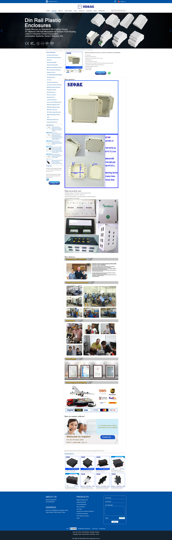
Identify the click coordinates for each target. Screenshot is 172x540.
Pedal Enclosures (51, 77)
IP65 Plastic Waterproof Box (53, 104)
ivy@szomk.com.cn (53, 1)
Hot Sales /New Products (52, 55)
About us (60, 10)
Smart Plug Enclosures (52, 122)
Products (54, 10)
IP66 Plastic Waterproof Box (53, 107)
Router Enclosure (51, 97)
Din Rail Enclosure (51, 92)
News (95, 10)
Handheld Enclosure (51, 89)
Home (48, 10)
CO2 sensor (95, 528)
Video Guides (68, 10)
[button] (170, 30)
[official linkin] (115, 1)
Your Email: (108, 501)
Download (89, 10)
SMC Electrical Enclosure (52, 119)
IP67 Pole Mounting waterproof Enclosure (54, 58)
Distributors (101, 10)
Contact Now (54, 183)
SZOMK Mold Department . (84, 528)
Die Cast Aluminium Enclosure (54, 69)
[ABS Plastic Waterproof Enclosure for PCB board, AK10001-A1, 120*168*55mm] (74, 60)
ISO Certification (50, 501)
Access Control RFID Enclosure (54, 102)
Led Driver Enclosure (52, 99)
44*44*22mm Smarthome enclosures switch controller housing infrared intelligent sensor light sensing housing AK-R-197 (57, 161)
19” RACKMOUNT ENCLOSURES (54, 74)
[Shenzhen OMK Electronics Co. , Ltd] (86, 8)
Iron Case (49, 79)
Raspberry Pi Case (51, 72)
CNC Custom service (100, 450)
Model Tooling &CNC (52, 62)
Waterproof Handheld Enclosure (54, 67)
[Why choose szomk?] (86, 48)
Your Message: (109, 505)
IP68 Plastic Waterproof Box (58, 49)
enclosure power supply (91, 450)
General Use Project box (52, 82)
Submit (115, 521)
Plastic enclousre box (82, 450)
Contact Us (82, 10)
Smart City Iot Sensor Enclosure (54, 84)
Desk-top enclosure (51, 94)
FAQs (75, 10)
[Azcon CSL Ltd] (73, 529)
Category (50, 49)
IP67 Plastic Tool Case (52, 109)
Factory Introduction (51, 499)
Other (48, 117)
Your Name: (108, 498)
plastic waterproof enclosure (72, 450)
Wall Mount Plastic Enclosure (53, 87)
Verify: (106, 518)
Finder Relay (102, 528)
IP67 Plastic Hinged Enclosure (54, 112)
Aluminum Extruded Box (52, 64)
